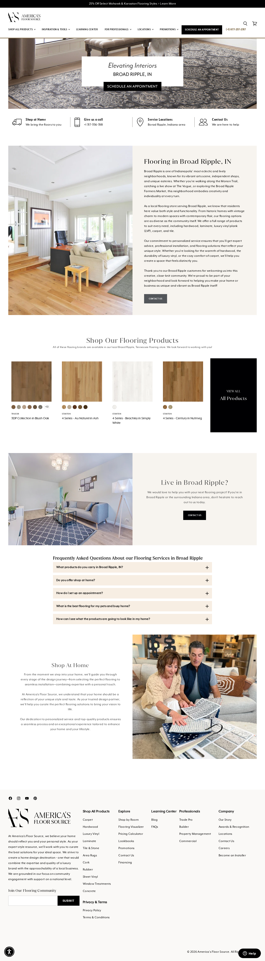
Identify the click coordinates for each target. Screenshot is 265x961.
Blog (154, 820)
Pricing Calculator (130, 834)
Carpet (88, 820)
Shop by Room (128, 820)
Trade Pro (186, 820)
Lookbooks (126, 841)
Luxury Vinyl (91, 834)
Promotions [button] (168, 29)
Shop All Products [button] (20, 29)
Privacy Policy (92, 910)
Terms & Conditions (96, 917)
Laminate (89, 841)
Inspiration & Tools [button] (55, 29)
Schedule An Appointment (202, 29)
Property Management (195, 834)
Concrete (89, 891)
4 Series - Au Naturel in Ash (80, 418)
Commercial (187, 841)
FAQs (154, 827)
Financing (125, 862)
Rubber (88, 869)
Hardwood (90, 827)
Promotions (126, 848)
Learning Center (87, 29)
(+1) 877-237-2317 (236, 29)
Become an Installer (232, 855)
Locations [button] (144, 29)
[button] (9, 951)
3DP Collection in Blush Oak (30, 418)
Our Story (225, 820)
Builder (184, 827)
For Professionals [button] (117, 29)
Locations (225, 834)
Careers (224, 848)
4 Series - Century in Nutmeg (182, 418)
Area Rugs (90, 855)
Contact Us (126, 855)
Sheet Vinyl (90, 877)
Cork (86, 862)
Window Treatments (97, 884)
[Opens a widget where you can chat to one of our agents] (249, 954)
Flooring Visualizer (131, 827)
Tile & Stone (91, 848)
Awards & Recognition (234, 827)
